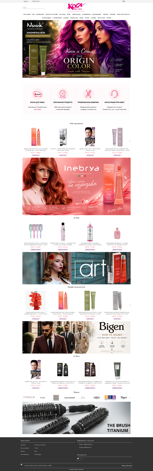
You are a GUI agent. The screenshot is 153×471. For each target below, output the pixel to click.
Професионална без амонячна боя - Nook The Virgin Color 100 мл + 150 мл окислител (117, 149)
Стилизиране (57, 18)
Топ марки (27, 14)
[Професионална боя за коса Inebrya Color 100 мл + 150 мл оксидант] (36, 137)
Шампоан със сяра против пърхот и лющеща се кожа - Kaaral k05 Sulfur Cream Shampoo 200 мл (117, 382)
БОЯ (33, 14)
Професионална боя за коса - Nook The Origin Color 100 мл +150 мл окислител (90, 313)
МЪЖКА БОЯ (74, 18)
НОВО (69, 14)
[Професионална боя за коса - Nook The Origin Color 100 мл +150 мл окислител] (90, 300)
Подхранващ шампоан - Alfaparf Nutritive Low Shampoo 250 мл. (117, 244)
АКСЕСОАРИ (101, 18)
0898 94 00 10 (36, 1)
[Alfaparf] (69, 398)
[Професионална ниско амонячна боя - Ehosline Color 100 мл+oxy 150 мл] (117, 300)
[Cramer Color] (29, 398)
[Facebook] (127, 1)
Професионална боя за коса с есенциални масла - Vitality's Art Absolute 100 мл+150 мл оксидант (35, 313)
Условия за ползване (40, 445)
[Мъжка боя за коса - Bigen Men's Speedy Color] (90, 137)
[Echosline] (42, 398)
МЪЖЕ (81, 18)
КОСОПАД (62, 14)
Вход (36, 451)
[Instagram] (130, 1)
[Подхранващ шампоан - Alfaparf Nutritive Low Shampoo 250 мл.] (117, 231)
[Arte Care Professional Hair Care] (83, 398)
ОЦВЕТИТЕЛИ (76, 14)
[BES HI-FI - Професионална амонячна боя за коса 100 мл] (63, 137)
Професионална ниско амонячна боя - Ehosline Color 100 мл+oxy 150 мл (117, 313)
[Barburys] (96, 398)
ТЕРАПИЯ (112, 14)
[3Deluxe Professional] (56, 398)
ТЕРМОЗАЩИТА (46, 18)
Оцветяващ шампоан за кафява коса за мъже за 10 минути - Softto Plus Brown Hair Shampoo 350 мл (90, 382)
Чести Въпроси (25, 454)
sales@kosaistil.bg (87, 444)
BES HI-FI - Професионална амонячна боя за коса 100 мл (63, 149)
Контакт (23, 451)
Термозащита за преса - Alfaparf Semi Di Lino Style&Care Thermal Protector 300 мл (63, 244)
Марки (109, 18)
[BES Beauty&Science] (110, 398)
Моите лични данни (127, 465)
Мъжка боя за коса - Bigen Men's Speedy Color (90, 149)
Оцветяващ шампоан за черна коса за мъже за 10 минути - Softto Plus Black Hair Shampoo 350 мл (63, 382)
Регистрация (38, 454)
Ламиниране (86, 14)
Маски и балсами (52, 14)
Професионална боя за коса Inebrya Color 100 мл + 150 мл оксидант (36, 149)
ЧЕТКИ (87, 18)
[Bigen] (124, 398)
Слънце (93, 18)
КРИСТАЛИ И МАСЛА (123, 14)
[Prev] (25, 48)
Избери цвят (36, 155)
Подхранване (96, 14)
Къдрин (66, 18)
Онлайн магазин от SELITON (76, 469)
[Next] (127, 48)
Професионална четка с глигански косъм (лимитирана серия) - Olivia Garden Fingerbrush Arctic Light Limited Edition (35, 244)
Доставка (23, 445)
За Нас (36, 448)
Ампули (105, 14)
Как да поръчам (25, 448)
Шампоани (40, 14)
